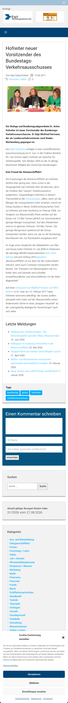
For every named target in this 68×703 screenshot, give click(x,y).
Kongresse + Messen (21, 566)
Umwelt (14, 611)
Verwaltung (16, 622)
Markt (13, 573)
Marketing (15, 569)
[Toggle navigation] (64, 2)
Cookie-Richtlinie (22, 698)
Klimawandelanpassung (22, 562)
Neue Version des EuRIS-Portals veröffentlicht (34, 371)
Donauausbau (33, 198)
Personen (14, 79)
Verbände (15, 619)
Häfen (13, 554)
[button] (63, 637)
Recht (13, 588)
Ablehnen (34, 683)
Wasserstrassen (18, 626)
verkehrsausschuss (17, 398)
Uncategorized (17, 615)
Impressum (48, 698)
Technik (14, 600)
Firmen (13, 547)
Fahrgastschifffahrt (20, 543)
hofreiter (36, 392)
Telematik (15, 603)
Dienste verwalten (10, 665)
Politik (23, 79)
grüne (25, 392)
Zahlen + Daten (17, 630)
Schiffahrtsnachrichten (22, 592)
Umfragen (15, 607)
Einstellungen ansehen (34, 691)
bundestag (12, 392)
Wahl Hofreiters (18, 149)
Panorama (15, 577)
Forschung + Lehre (19, 551)
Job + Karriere (17, 558)
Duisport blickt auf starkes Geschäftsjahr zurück (35, 351)
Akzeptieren (34, 674)
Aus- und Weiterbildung (22, 539)
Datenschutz (36, 698)
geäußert (41, 257)
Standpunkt (16, 596)
